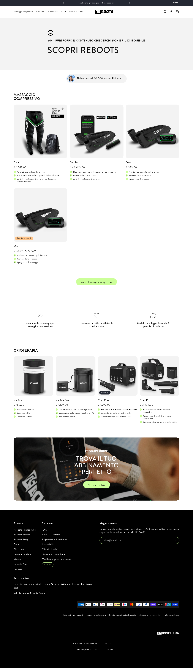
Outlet (17, 544)
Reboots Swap (21, 539)
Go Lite (74, 162)
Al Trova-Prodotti (96, 485)
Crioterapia (41, 11)
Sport (63, 11)
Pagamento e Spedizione (54, 539)
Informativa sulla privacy (96, 615)
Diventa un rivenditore (53, 554)
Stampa (17, 559)
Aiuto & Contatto (76, 11)
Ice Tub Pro (62, 400)
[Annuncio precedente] (63, 3)
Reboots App (20, 564)
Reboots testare (22, 534)
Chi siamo (19, 549)
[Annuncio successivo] (129, 3)
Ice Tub (18, 400)
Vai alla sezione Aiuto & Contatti (30, 593)
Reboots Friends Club (25, 529)
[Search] (165, 12)
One (128, 162)
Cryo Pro (145, 400)
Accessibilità (48, 544)
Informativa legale (172, 615)
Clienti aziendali (50, 549)
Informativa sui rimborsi (73, 615)
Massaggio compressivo (23, 11)
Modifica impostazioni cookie (57, 559)
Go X (16, 162)
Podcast (18, 569)
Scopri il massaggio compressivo (96, 282)
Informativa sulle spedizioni (150, 615)
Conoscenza (53, 11)
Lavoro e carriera (22, 554)
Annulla (47, 564)
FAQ (44, 529)
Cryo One (103, 400)
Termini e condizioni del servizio (122, 615)
